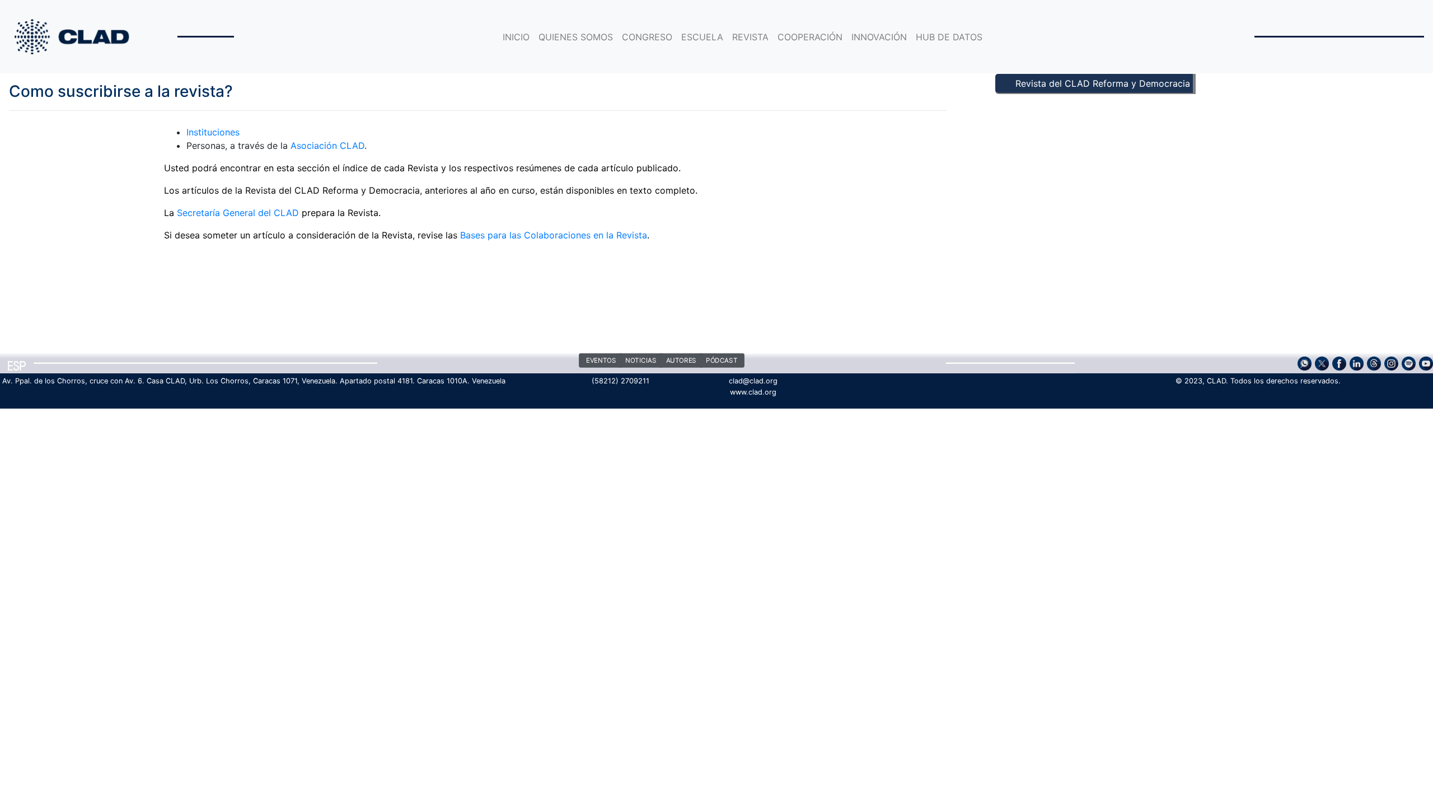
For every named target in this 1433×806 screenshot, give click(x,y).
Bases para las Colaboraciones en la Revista (553, 235)
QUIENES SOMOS (575, 37)
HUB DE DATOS (949, 37)
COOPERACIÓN (810, 37)
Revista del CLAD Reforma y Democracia (1102, 83)
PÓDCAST (721, 361)
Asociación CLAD (327, 145)
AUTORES (681, 361)
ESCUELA (702, 37)
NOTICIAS (640, 361)
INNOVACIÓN (879, 37)
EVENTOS (601, 361)
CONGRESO (647, 37)
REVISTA (750, 37)
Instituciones (213, 132)
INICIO (516, 37)
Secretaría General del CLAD (238, 212)
